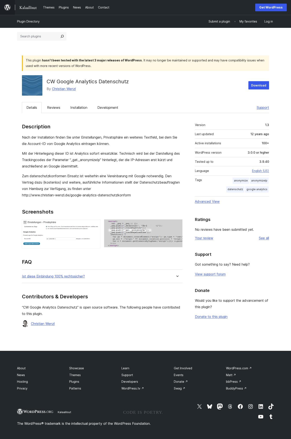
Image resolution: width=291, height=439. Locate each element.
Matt (231, 375)
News (21, 375)
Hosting (22, 381)
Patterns (75, 388)
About (21, 368)
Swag (179, 388)
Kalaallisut (64, 412)
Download (258, 85)
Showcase (76, 368)
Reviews (53, 107)
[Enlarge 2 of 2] (177, 225)
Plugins (74, 381)
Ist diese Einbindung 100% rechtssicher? (53, 276)
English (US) (260, 171)
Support (263, 107)
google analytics (256, 189)
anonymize (241, 180)
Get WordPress (271, 7)
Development (107, 107)
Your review (204, 238)
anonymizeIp (259, 180)
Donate (181, 381)
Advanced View (207, 201)
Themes (75, 375)
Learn (125, 368)
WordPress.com (239, 368)
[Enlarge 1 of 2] (95, 225)
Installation (78, 107)
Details (31, 107)
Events (178, 375)
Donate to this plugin (211, 316)
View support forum (210, 274)
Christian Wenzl (64, 89)
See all (264, 238)
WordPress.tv (132, 388)
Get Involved (183, 368)
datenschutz (235, 189)
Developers (129, 381)
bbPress (233, 381)
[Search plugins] (62, 36)
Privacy (22, 388)
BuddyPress (236, 388)
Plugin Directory (28, 21)
